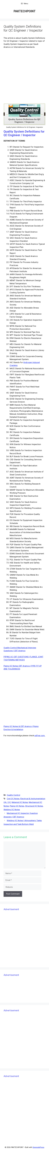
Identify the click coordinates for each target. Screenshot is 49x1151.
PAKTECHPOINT (25, 11)
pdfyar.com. (39, 735)
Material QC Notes (20, 802)
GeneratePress (38, 1147)
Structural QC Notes (34, 806)
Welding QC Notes (12, 809)
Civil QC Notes (13, 798)
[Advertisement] (24, 76)
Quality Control (13, 795)
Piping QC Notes (17, 806)
